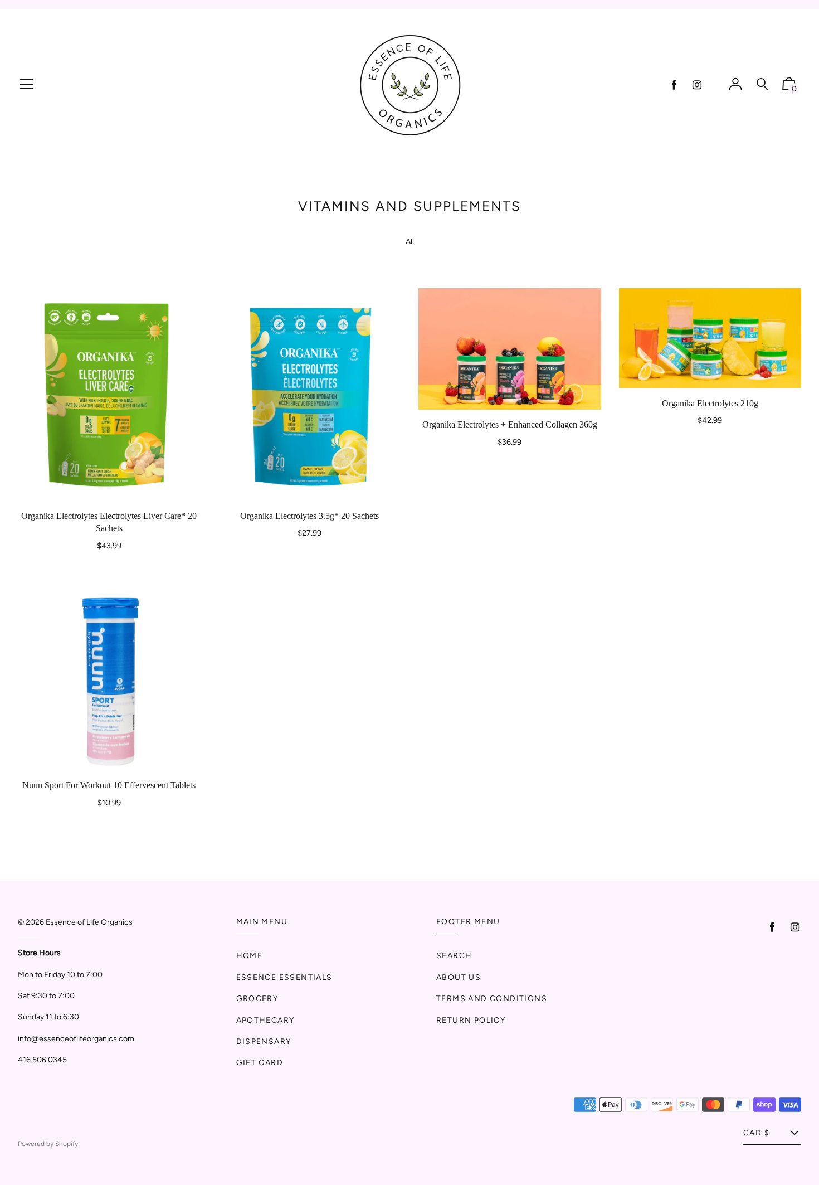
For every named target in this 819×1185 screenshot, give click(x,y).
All (410, 241)
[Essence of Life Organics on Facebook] (674, 85)
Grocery (257, 998)
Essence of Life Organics (89, 922)
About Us (458, 977)
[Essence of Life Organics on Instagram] (697, 85)
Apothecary (265, 1020)
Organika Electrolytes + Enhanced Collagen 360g (509, 424)
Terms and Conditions (491, 998)
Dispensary (263, 1041)
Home (249, 955)
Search (454, 955)
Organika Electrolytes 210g (710, 403)
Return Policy (470, 1020)
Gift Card (260, 1062)
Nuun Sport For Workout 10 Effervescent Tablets (109, 785)
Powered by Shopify (48, 1144)
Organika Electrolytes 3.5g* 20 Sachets (309, 516)
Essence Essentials (284, 977)
